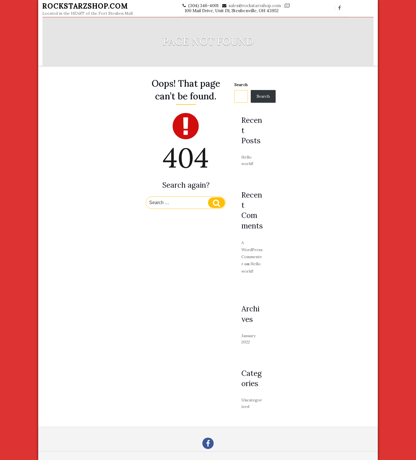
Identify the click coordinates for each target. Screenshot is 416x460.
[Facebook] (340, 8)
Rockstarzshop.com (85, 6)
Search (241, 84)
